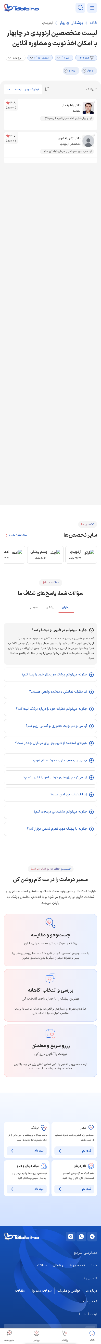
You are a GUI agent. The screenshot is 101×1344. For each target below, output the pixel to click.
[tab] (66, 608)
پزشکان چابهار (71, 23)
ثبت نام (86, 1151)
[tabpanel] (50, 729)
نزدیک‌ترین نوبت (27, 89)
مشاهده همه (18, 535)
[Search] (80, 8)
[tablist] (50, 607)
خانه (93, 23)
